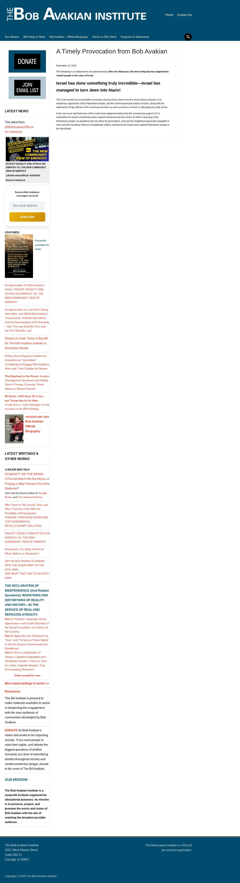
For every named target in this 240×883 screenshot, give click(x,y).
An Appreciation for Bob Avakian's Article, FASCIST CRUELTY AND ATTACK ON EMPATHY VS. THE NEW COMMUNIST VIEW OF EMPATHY (25, 294)
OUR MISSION (16, 780)
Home (169, 15)
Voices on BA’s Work (104, 36)
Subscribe (27, 217)
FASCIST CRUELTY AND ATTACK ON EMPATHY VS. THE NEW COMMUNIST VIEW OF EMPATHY (27, 537)
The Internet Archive (30, 497)
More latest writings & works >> (27, 683)
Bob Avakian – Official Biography (69, 36)
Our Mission (12, 36)
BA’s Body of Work (34, 36)
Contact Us (184, 15)
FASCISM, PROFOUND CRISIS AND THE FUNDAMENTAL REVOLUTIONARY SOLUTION (26, 521)
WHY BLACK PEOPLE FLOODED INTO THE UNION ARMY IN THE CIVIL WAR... (25, 565)
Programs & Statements (135, 36)
